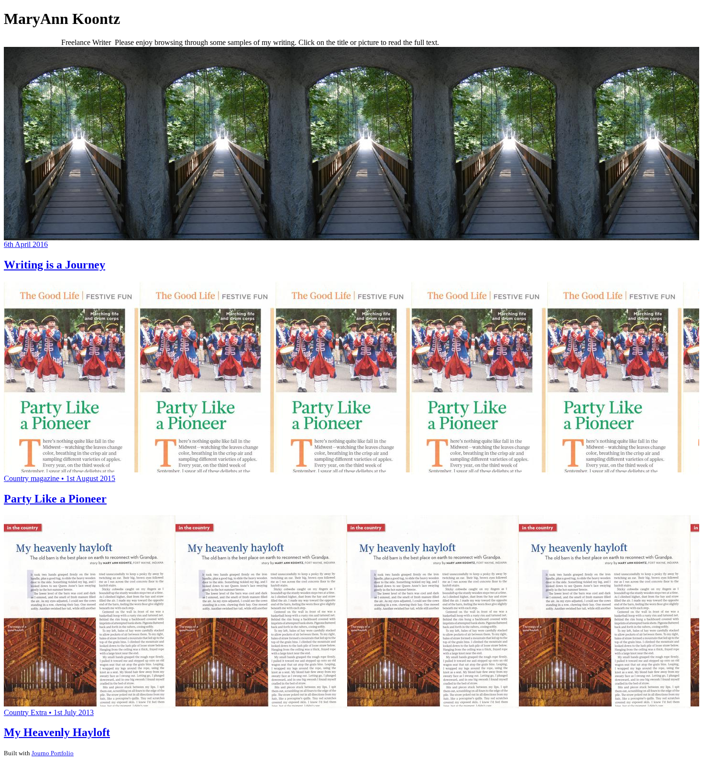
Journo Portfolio (53, 753)
